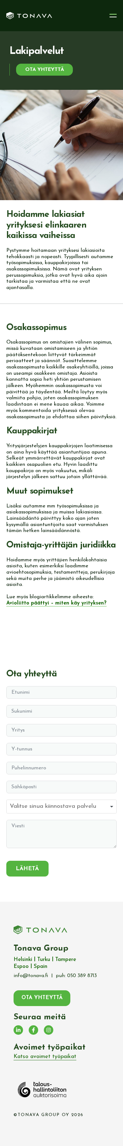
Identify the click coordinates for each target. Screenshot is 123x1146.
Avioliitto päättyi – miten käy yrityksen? (56, 603)
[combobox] (61, 806)
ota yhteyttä (44, 69)
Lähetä (27, 869)
